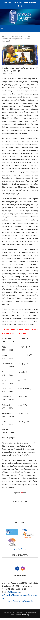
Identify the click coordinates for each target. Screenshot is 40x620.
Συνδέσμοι (8, 3)
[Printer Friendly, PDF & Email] (20, 492)
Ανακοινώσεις (17, 36)
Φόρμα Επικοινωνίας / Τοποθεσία (20, 601)
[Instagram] (21, 6)
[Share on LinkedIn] (18, 502)
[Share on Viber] (23, 502)
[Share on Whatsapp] (21, 502)
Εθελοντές (18, 3)
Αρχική (4, 36)
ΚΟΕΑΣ (23, 612)
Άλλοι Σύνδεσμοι (20, 549)
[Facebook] (18, 6)
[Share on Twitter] (16, 502)
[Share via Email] (26, 502)
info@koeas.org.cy (13, 592)
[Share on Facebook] (13, 502)
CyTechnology (25, 615)
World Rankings (30, 3)
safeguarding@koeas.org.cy (12, 595)
